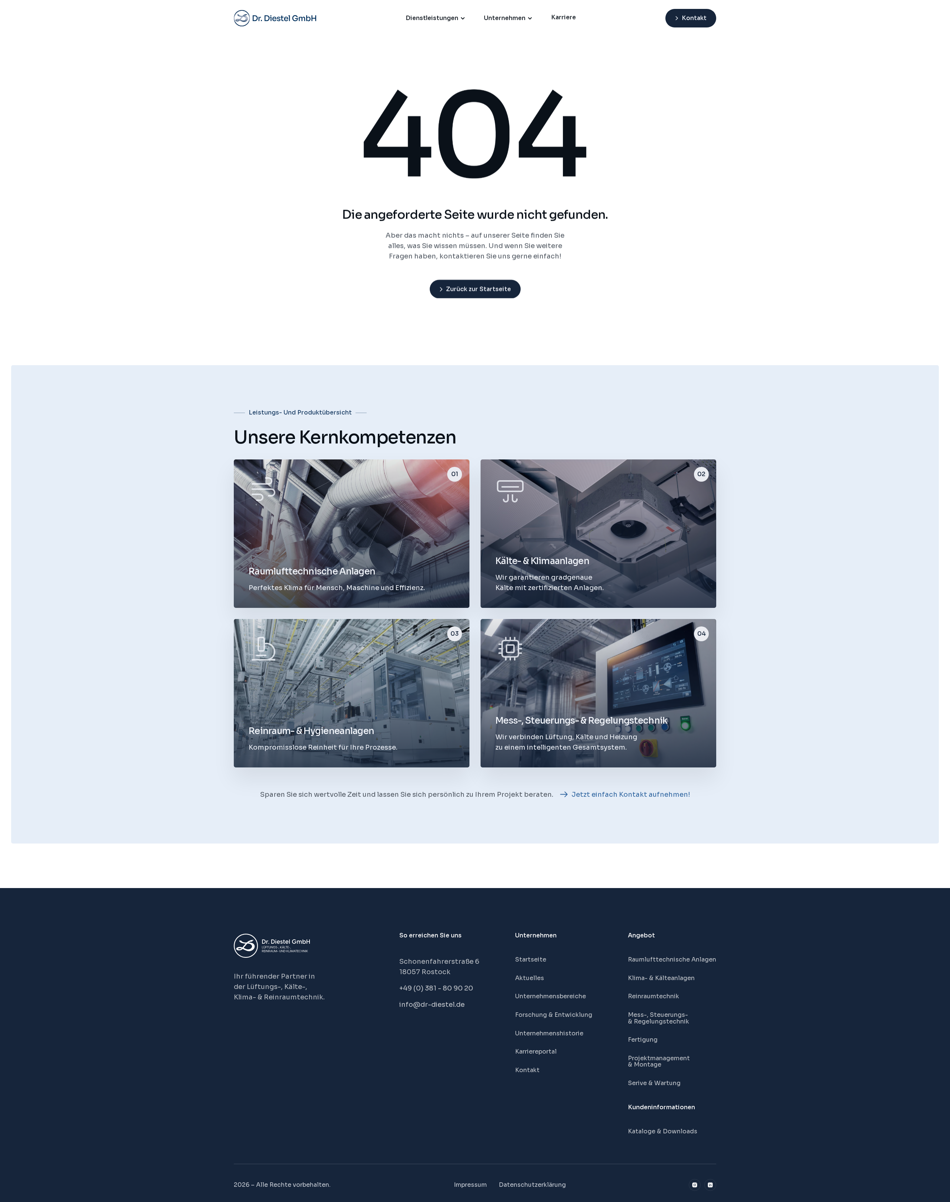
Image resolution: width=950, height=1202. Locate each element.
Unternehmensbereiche (550, 996)
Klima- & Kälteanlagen (661, 978)
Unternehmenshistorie (549, 1033)
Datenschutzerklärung (532, 1185)
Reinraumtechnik (653, 996)
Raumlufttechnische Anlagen (672, 959)
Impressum (470, 1185)
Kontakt (527, 1070)
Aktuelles (529, 978)
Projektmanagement (659, 1058)
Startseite (530, 959)
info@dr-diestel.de (432, 1004)
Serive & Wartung (654, 1083)
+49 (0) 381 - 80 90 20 (436, 988)
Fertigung (643, 1040)
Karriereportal (536, 1051)
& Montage (644, 1064)
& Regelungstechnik (658, 1021)
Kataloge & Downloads (662, 1131)
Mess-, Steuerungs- (658, 1015)
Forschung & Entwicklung (553, 1015)
